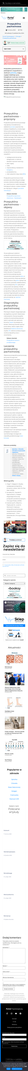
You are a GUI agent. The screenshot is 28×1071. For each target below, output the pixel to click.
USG (9, 330)
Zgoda (8, 1068)
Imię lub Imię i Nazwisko (8, 1033)
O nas (14, 1021)
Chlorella (14, 783)
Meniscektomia (9, 894)
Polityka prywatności (17, 1068)
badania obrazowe (16, 328)
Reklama (14, 1024)
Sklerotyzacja (8, 667)
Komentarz (6, 947)
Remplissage (8, 873)
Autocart (6, 830)
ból (16, 284)
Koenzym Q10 (14, 799)
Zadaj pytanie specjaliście (14, 1027)
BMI (24, 174)
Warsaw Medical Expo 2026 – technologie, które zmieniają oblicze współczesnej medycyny (13, 689)
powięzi (12, 127)
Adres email (6, 971)
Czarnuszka (14, 795)
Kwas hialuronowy (14, 787)
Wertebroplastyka (9, 852)
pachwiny (13, 73)
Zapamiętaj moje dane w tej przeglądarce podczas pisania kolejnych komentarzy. (14, 985)
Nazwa (5, 965)
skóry (22, 276)
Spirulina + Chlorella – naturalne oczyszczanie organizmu (18, 450)
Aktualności (14, 647)
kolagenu (9, 170)
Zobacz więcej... (16, 475)
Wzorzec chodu (9, 753)
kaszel (11, 322)
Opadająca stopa (9, 711)
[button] (23, 18)
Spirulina (14, 779)
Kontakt (14, 1018)
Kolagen (14, 791)
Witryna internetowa (8, 977)
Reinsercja (7, 916)
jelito (17, 280)
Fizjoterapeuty (14, 1009)
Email (3, 1037)
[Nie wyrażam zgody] (25, 1066)
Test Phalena (8, 760)
